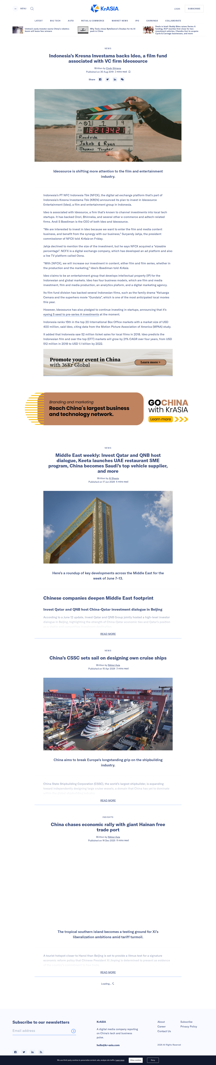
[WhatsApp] (122, 79)
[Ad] (108, 408)
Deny (153, 1060)
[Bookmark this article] (129, 72)
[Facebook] (100, 79)
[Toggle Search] (32, 9)
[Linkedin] (115, 79)
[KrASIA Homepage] (105, 9)
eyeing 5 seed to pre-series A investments (71, 314)
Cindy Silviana (113, 68)
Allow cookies (135, 1060)
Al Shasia (114, 478)
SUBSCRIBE (194, 8)
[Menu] (15, 9)
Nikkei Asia (114, 665)
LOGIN (177, 9)
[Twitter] (107, 79)
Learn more (119, 1060)
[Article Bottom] (108, 362)
